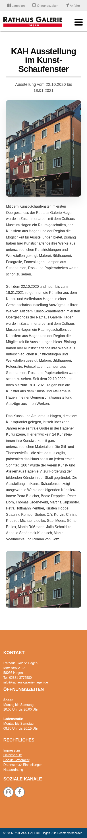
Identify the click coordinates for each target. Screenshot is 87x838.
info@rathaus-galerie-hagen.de (25, 682)
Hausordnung (13, 769)
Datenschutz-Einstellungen (22, 765)
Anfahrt (74, 5)
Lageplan (18, 5)
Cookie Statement (16, 760)
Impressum (11, 750)
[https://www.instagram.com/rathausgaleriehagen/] (8, 792)
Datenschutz (12, 755)
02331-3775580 (20, 677)
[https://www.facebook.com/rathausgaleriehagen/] (19, 792)
